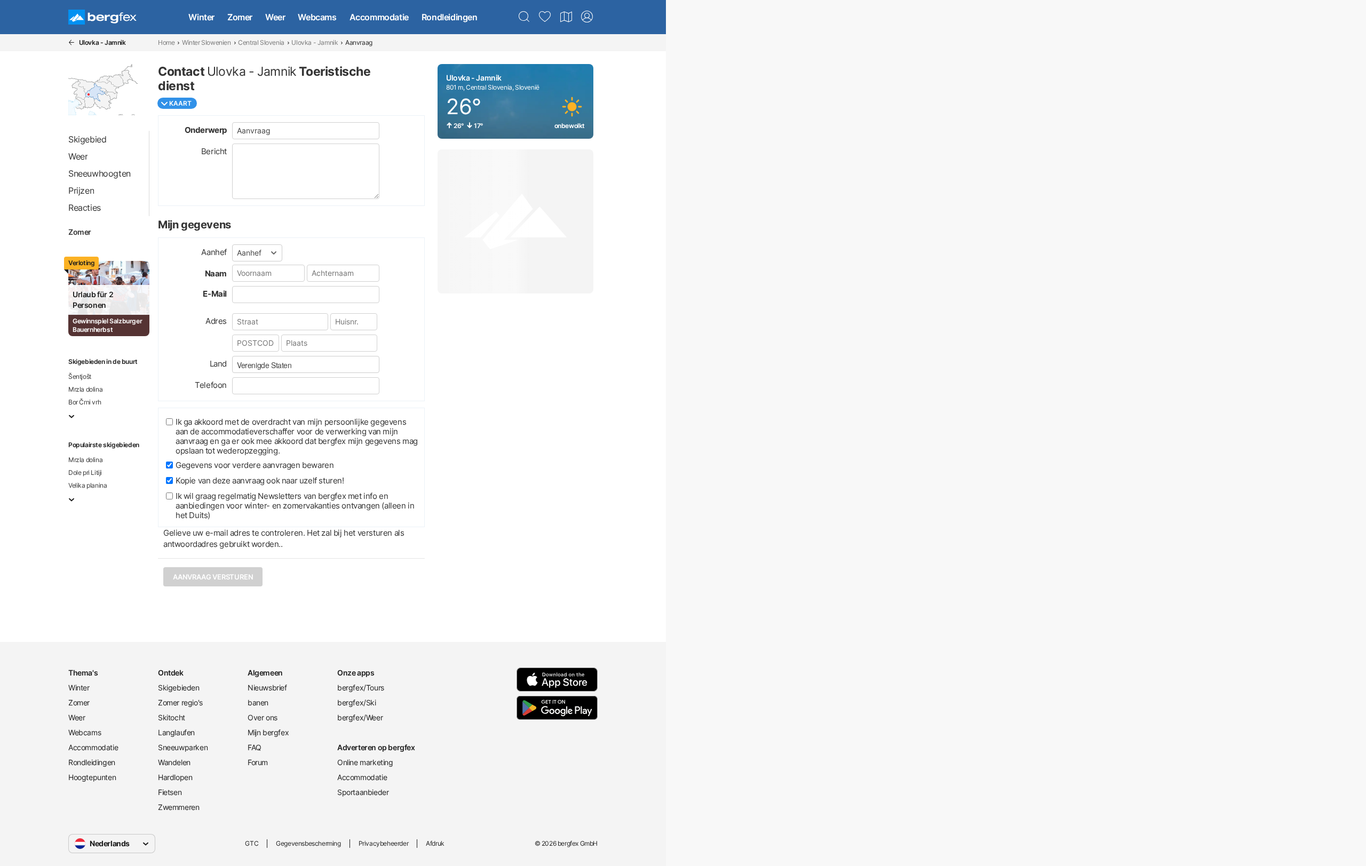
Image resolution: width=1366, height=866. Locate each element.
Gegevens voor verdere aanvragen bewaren (254, 465)
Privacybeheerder (384, 843)
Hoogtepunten (92, 777)
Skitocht (171, 717)
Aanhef (214, 252)
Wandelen (174, 762)
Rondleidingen (450, 17)
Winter (201, 17)
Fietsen (169, 792)
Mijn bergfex (268, 732)
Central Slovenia (261, 42)
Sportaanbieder (362, 792)
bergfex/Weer (360, 717)
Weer (275, 17)
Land (218, 364)
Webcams (317, 17)
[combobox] (305, 364)
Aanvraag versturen (213, 577)
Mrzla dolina (85, 389)
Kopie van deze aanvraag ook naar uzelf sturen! (260, 480)
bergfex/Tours (360, 687)
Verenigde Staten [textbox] (264, 365)
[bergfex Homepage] (102, 17)
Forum (258, 762)
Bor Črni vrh (84, 402)
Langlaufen (176, 732)
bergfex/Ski (356, 702)
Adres (216, 321)
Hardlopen (175, 777)
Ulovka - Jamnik (314, 42)
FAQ (254, 747)
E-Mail (215, 294)
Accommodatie (379, 17)
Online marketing (365, 762)
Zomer (239, 17)
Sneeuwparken (183, 747)
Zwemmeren (178, 807)
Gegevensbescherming (308, 843)
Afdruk (435, 843)
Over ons (262, 717)
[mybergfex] (587, 17)
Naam (216, 273)
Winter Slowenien (206, 42)
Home (166, 42)
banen (258, 702)
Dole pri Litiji (85, 472)
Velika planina (87, 485)
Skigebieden (179, 687)
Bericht (214, 151)
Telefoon (211, 385)
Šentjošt (79, 376)
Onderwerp (206, 130)
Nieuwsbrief (267, 687)
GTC (251, 843)
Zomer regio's (180, 702)
